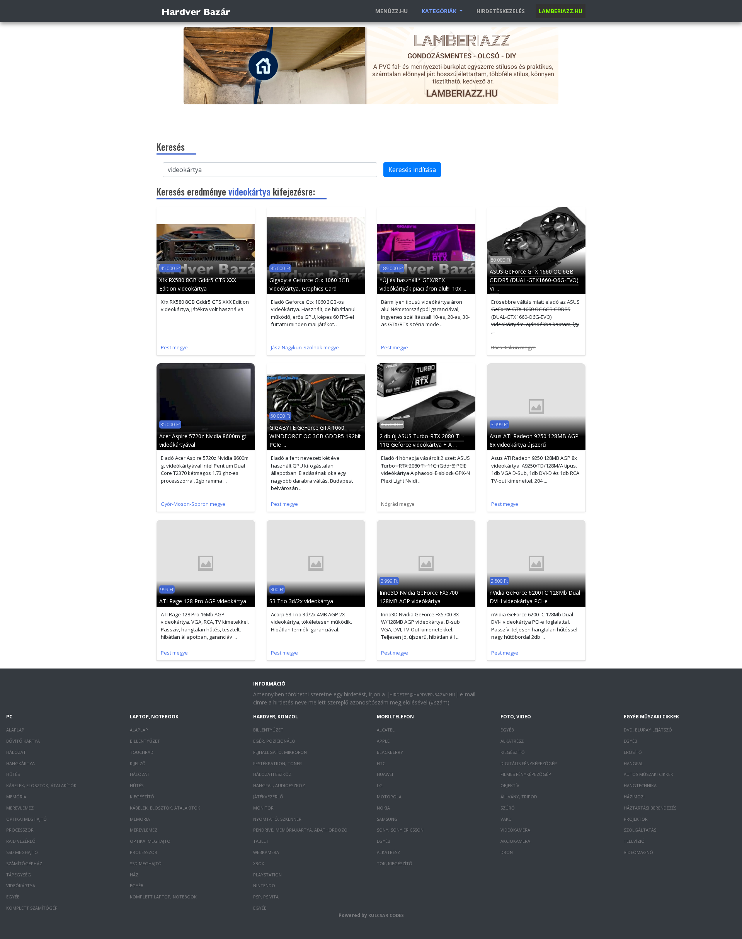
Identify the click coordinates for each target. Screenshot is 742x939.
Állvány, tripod (518, 797)
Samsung (387, 819)
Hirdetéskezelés (501, 11)
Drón (506, 852)
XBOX (258, 863)
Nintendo (264, 885)
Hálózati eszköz (272, 774)
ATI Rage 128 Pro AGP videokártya (202, 601)
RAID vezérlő (21, 841)
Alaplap (15, 730)
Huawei (385, 774)
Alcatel (386, 730)
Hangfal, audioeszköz (279, 785)
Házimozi (634, 797)
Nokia (383, 808)
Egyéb (13, 897)
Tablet (261, 841)
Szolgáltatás (640, 830)
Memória (16, 797)
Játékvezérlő (268, 797)
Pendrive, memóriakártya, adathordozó (300, 830)
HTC (381, 763)
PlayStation (267, 875)
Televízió (634, 841)
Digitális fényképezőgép (528, 763)
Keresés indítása (412, 169)
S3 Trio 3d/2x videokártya (301, 601)
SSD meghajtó (22, 852)
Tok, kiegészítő (394, 863)
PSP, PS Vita (266, 897)
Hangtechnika (640, 785)
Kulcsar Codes (386, 915)
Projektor (636, 819)
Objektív (509, 785)
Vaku (506, 819)
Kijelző (138, 763)
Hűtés (13, 774)
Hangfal (633, 763)
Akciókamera (515, 841)
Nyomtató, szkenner (277, 819)
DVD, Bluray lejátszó (648, 730)
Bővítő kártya (23, 741)
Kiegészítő (142, 797)
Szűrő (507, 808)
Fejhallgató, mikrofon (280, 752)
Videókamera (515, 830)
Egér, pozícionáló (274, 741)
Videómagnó (638, 852)
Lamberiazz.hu (560, 11)
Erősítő (633, 752)
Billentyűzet (145, 741)
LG (380, 785)
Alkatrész (388, 852)
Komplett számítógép (32, 908)
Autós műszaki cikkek (648, 774)
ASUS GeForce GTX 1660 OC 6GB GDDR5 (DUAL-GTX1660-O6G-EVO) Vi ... (534, 280)
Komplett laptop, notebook (163, 897)
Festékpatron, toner (277, 763)
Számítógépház (24, 863)
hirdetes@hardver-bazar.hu (422, 694)
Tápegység (18, 875)
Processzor (20, 830)
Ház (134, 875)
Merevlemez (20, 808)
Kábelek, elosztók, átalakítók (41, 785)
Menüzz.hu (391, 11)
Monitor (263, 808)
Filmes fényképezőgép (525, 774)
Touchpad (141, 752)
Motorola (389, 797)
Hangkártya (20, 763)
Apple (383, 741)
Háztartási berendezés (650, 808)
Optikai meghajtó (26, 819)
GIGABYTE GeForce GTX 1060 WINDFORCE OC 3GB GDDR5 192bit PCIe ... (315, 436)
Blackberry (390, 752)
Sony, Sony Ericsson (400, 830)
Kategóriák (440, 11)
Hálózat (16, 752)
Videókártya (20, 885)
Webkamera (266, 852)
